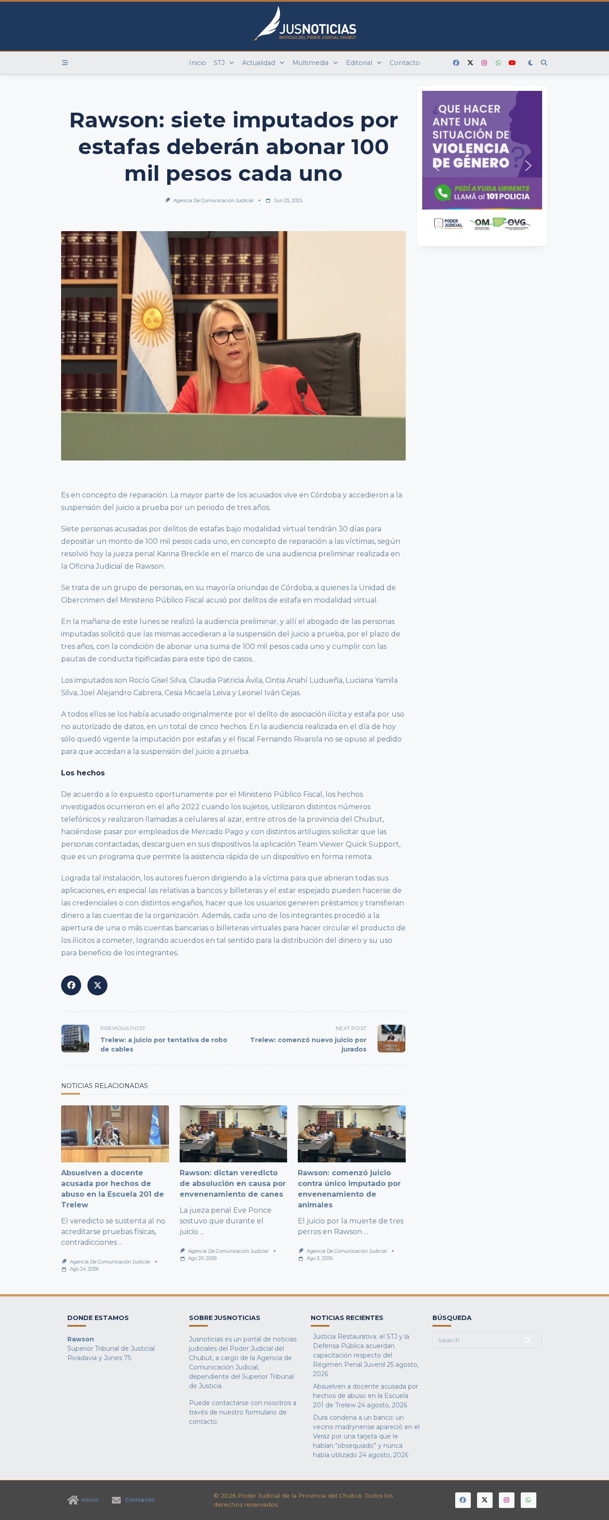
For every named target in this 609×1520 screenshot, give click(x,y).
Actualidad (258, 63)
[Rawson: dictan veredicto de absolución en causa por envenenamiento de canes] (234, 1133)
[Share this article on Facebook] (71, 985)
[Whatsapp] (498, 63)
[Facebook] (456, 63)
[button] (482, 165)
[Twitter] (470, 63)
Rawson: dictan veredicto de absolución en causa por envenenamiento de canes (233, 1183)
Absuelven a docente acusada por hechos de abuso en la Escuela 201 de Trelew (365, 1395)
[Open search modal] (544, 63)
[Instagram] (484, 63)
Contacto (405, 63)
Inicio (197, 63)
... (121, 1242)
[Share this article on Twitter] (97, 985)
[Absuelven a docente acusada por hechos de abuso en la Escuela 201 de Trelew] (115, 1133)
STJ (219, 63)
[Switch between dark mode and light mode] (531, 63)
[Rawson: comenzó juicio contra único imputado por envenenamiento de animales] (352, 1133)
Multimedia (310, 63)
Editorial (359, 63)
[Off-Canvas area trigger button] (65, 63)
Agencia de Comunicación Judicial (213, 201)
